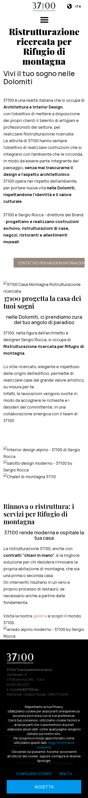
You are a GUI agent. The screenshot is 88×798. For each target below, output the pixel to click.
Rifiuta (65, 773)
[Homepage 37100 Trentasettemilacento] (44, 6)
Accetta (44, 786)
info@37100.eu (27, 689)
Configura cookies (34, 773)
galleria (40, 616)
